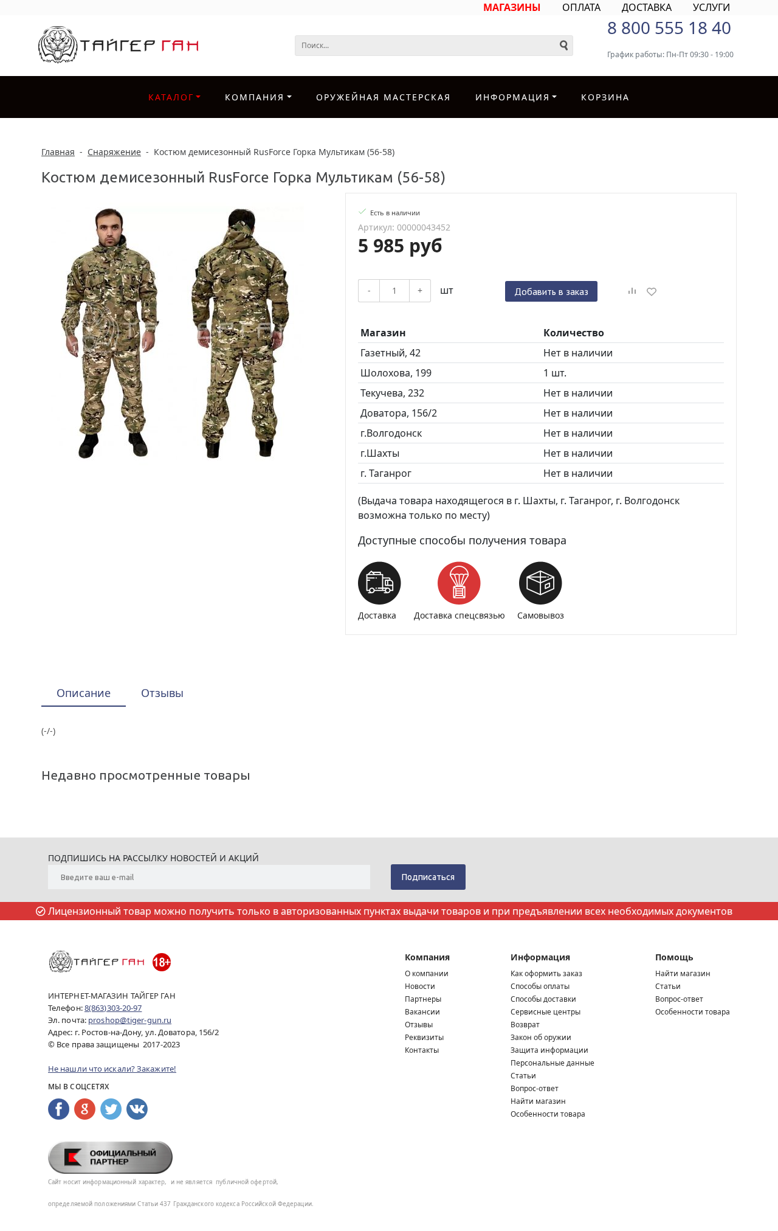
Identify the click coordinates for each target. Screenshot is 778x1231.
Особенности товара (548, 1114)
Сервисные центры (545, 1012)
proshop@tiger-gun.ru (129, 1019)
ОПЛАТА (581, 7)
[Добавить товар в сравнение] (632, 291)
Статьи (523, 1075)
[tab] (83, 694)
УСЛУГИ (711, 7)
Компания (254, 97)
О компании (427, 973)
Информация (540, 957)
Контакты (422, 1050)
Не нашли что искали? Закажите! (112, 1068)
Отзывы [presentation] (162, 692)
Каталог (171, 97)
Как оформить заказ (546, 973)
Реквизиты (424, 1037)
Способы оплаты (540, 986)
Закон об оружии (541, 1037)
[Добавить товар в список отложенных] (651, 291)
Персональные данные (552, 1063)
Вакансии (422, 1012)
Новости (420, 986)
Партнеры (423, 999)
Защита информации (549, 1050)
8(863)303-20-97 (113, 1007)
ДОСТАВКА (647, 7)
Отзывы (419, 1024)
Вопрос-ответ (535, 1088)
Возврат (525, 1024)
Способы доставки (543, 999)
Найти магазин (538, 1101)
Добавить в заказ (551, 291)
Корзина (605, 97)
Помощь (674, 957)
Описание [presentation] (84, 692)
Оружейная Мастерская (383, 97)
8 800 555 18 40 (669, 27)
